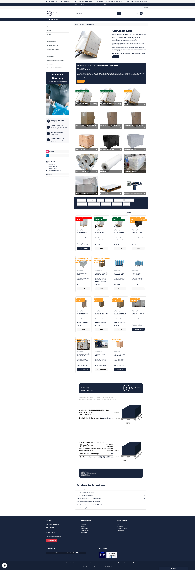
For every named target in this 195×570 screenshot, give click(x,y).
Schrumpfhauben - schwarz (137, 233)
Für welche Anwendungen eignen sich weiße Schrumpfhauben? (91, 504)
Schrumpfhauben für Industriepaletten (120, 314)
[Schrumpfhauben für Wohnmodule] (83, 344)
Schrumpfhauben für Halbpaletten (83, 314)
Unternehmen (86, 521)
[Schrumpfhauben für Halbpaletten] (83, 304)
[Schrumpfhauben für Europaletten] (101, 304)
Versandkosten (108, 562)
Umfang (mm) (116, 204)
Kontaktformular (56, 536)
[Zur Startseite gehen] (53, 13)
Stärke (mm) (105, 204)
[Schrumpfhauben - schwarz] (138, 223)
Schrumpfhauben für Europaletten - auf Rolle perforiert (101, 274)
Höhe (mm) (128, 200)
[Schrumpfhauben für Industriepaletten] (120, 304)
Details (101, 248)
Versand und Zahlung (122, 528)
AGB (118, 524)
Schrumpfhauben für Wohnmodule (83, 355)
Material (108, 200)
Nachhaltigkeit (84, 528)
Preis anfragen (83, 248)
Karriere (83, 526)
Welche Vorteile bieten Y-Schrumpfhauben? (87, 511)
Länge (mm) (81, 204)
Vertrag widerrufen (51, 540)
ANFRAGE (115, 57)
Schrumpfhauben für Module (138, 314)
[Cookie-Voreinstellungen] (4, 565)
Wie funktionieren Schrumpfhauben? (85, 495)
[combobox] (96, 13)
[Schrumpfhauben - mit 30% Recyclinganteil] (120, 223)
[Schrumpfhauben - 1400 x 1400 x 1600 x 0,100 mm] (120, 263)
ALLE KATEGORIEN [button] (53, 19)
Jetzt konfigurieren (101, 369)
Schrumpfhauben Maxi (100, 355)
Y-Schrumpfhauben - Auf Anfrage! (119, 355)
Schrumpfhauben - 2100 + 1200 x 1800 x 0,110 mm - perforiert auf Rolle (138, 274)
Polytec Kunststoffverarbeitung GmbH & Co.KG (101, 566)
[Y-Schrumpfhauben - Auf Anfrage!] (120, 344)
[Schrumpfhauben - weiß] (83, 263)
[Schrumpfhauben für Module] (138, 304)
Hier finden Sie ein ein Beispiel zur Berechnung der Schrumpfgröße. (128, 53)
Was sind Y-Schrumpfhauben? (83, 507)
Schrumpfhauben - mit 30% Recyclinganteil (119, 233)
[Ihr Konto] (137, 13)
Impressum (84, 532)
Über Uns (83, 524)
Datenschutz (120, 526)
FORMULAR (81, 81)
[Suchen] (119, 13)
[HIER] (57, 99)
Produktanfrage (85, 530)
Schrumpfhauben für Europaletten (101, 314)
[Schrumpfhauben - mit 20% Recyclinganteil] (101, 223)
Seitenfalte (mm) (93, 204)
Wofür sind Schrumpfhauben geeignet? (86, 492)
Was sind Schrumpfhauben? (83, 489)
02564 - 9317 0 (50, 527)
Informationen (122, 521)
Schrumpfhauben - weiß (82, 274)
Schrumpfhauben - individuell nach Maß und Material (82, 233)
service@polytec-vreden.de (54, 170)
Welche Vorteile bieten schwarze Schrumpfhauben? (88, 501)
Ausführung (90, 200)
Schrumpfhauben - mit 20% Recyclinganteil (100, 233)
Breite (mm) (117, 200)
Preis (125, 204)
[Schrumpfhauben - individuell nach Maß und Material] (83, 223)
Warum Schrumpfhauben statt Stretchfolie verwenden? (89, 498)
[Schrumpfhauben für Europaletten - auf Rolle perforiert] (101, 263)
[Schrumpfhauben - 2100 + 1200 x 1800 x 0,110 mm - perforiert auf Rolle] (138, 263)
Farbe (99, 200)
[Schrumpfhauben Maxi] (101, 344)
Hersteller (80, 200)
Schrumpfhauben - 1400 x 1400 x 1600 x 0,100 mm (119, 274)
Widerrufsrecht (120, 530)
